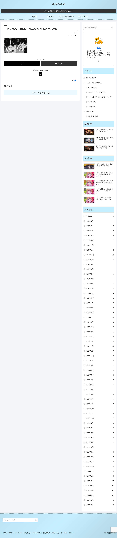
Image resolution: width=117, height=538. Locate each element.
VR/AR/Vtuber (37, 533)
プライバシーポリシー (67, 533)
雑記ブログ (46, 533)
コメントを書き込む (40, 92)
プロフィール (12, 533)
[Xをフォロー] (40, 74)
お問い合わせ (55, 533)
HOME (5, 533)
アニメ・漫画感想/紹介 (24, 533)
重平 (99, 48)
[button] (59, 63)
